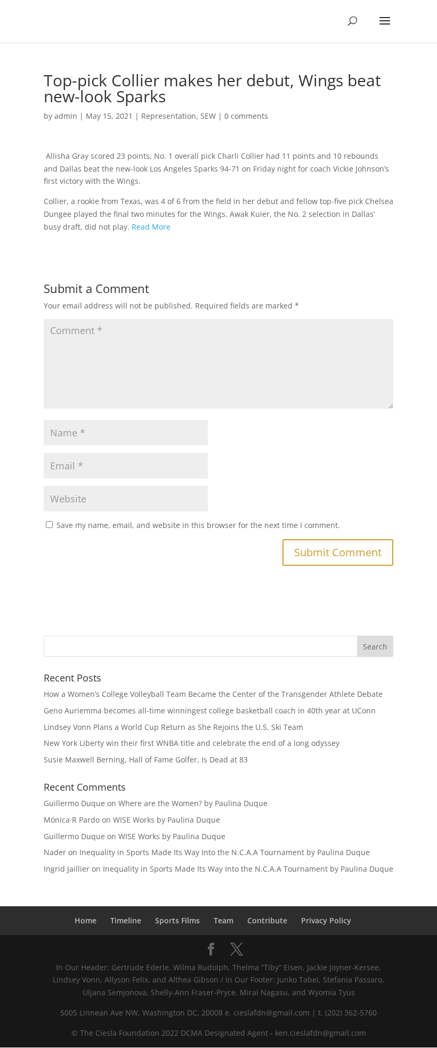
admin (65, 116)
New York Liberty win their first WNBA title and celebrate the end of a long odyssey (191, 743)
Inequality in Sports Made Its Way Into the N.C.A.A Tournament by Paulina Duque (224, 852)
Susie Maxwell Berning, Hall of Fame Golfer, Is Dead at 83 (146, 759)
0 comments (246, 116)
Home (85, 920)
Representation (168, 116)
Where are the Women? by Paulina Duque (193, 803)
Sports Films (177, 920)
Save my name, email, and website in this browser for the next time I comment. (198, 525)
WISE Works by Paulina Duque (166, 820)
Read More (151, 227)
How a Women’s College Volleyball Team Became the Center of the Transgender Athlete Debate (213, 694)
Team (223, 920)
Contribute (267, 920)
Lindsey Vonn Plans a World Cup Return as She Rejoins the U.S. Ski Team (173, 727)
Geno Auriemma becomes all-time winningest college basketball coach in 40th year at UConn (210, 710)
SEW (208, 116)
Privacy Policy (326, 920)
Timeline (125, 920)
